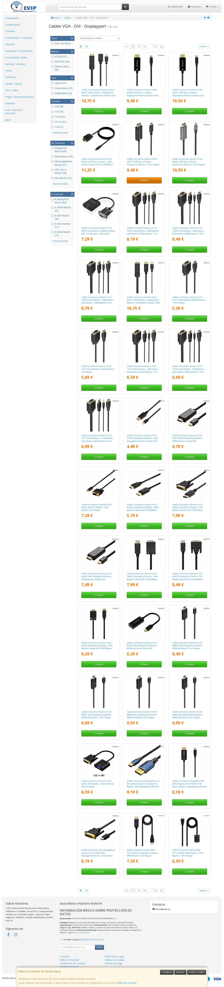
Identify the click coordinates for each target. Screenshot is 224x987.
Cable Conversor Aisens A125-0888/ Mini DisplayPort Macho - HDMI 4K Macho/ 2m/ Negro (142, 714)
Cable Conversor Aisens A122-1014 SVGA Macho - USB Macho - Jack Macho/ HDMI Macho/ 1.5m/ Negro (188, 370)
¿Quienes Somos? (69, 966)
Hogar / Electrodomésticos (19, 96)
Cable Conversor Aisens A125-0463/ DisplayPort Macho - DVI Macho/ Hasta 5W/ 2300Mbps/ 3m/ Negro (187, 578)
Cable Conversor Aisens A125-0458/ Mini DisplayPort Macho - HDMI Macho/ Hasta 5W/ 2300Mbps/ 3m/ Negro (96, 578)
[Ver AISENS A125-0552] (99, 622)
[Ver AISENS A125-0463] (190, 553)
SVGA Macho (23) (63, 156)
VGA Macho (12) (63, 178)
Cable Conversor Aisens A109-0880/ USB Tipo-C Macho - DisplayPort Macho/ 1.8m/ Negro (188, 161)
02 (139, 46)
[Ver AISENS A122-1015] (99, 415)
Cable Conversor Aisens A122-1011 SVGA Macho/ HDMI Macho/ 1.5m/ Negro (188, 300)
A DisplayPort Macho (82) (61, 201)
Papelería (10, 103)
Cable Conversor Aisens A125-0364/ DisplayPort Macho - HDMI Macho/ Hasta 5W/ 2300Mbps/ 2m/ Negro (143, 508)
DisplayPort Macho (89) (60, 149)
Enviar (99, 947)
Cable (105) (60, 83)
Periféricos (10, 77)
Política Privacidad (69, 959)
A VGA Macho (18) (61, 217)
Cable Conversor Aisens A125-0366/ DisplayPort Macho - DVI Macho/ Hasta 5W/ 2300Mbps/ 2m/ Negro (187, 508)
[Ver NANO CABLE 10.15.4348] (190, 830)
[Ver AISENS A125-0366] (190, 484)
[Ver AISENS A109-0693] (99, 138)
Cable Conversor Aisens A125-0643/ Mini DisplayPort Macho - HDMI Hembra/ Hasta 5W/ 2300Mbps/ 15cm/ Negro (142, 647)
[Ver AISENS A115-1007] (144, 207)
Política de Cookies (126, 982)
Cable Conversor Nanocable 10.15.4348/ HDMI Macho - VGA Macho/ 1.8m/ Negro (187, 852)
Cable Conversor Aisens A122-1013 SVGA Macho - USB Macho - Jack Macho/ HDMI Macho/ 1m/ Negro (143, 370)
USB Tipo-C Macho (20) (60, 171)
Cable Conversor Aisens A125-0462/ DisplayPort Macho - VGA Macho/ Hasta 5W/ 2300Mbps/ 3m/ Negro (142, 578)
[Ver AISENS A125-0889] (190, 691)
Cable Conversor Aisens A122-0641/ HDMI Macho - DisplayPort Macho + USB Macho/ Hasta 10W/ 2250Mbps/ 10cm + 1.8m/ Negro (143, 301)
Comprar (98, 111)
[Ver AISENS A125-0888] (144, 691)
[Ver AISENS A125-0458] (99, 553)
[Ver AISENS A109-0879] (144, 138)
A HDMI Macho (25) (62, 209)
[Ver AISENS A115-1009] (99, 277)
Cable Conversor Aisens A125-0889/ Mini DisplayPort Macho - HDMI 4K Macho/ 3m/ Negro (187, 714)
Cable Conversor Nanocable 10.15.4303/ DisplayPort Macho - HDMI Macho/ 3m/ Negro (143, 852)
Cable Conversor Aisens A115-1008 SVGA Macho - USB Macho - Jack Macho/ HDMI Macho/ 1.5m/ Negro (188, 232)
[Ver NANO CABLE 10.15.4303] (144, 830)
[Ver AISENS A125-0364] (144, 484)
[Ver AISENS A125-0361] (190, 415)
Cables (8, 70)
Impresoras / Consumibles (19, 50)
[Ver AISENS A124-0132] (144, 415)
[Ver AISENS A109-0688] (144, 69)
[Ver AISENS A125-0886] (190, 622)
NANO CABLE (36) (61, 68)
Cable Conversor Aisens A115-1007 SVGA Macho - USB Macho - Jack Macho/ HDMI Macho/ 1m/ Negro (143, 232)
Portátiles (10, 31)
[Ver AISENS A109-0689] (190, 69)
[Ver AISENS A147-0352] (99, 761)
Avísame (144, 180)
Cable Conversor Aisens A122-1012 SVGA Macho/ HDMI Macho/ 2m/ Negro (97, 369)
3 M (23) (58, 111)
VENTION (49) (61, 61)
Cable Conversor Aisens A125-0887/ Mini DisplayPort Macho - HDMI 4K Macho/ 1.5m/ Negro (96, 714)
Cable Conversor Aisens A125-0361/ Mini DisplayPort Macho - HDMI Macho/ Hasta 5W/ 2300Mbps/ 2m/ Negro (187, 439)
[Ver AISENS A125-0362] (99, 484)
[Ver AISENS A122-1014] (190, 346)
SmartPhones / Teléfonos (18, 37)
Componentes (12, 24)
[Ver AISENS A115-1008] (190, 207)
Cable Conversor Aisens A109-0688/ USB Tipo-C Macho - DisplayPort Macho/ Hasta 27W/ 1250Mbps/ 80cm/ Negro (143, 94)
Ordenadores (12, 18)
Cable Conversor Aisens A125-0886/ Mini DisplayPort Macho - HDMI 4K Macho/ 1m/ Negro (187, 645)
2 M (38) (58, 106)
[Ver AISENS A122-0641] (144, 277)
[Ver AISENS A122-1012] (99, 346)
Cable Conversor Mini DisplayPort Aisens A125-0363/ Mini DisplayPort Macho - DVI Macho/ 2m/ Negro (98, 854)
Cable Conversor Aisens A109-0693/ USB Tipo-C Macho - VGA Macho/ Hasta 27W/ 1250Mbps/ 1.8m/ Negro (97, 163)
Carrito (213, 6)
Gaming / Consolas (15, 64)
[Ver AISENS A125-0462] (144, 553)
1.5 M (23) (59, 116)
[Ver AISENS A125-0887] (99, 691)
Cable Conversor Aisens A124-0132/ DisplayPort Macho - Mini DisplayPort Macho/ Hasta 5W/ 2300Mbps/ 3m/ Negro (142, 439)
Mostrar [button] (203, 46)
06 (155, 46)
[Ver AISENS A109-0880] (190, 138)
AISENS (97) (60, 56)
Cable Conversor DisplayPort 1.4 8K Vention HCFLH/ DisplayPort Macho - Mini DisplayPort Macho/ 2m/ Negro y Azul (143, 785)
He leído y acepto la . (83, 939)
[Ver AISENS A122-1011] (190, 277)
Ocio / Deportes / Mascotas (14, 111)
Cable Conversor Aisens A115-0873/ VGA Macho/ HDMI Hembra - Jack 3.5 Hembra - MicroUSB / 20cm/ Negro (98, 232)
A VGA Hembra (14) (62, 225)
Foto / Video (11, 90)
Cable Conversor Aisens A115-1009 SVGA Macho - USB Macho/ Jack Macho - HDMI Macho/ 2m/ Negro (97, 301)
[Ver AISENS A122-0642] (99, 69)
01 (133, 46)
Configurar (167, 972)
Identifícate (176, 6)
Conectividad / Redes (16, 57)
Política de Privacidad (81, 932)
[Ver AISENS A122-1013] (144, 346)
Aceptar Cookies (196, 972)
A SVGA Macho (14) (62, 233)
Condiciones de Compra (72, 963)
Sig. (161, 46)
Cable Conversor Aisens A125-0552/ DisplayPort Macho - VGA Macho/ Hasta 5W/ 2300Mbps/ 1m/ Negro (96, 647)
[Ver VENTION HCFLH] (144, 761)
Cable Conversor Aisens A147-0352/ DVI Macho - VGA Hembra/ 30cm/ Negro (97, 783)
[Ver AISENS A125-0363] (99, 830)
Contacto (195, 6)
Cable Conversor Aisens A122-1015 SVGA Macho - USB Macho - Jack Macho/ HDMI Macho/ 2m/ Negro (97, 439)
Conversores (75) (63, 88)
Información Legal (114, 956)
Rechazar (180, 972)
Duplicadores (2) (63, 93)
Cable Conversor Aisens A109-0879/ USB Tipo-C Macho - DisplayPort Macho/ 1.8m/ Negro (143, 161)
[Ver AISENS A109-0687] (190, 761)
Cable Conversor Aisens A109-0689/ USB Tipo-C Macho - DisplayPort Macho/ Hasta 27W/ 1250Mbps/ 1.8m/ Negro (188, 94)
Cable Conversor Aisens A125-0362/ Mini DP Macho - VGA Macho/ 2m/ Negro (96, 507)
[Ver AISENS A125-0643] (144, 622)
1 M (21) (58, 126)
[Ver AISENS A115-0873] (99, 207)
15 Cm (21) (60, 121)
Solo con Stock (62, 43)
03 (145, 46)
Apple (8, 119)
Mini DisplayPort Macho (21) (63, 163)
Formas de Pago (113, 963)
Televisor (10, 44)
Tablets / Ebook (13, 83)
